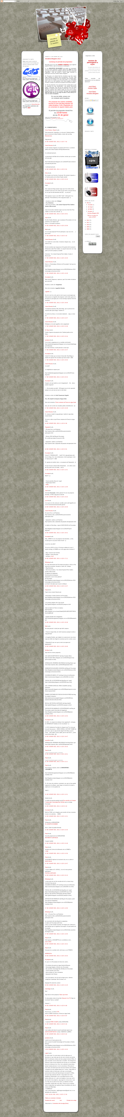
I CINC (46, 851)
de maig (90, 207)
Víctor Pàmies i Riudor (50, 130)
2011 (88, 222)
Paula (46, 750)
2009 (88, 226)
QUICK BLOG (48, 861)
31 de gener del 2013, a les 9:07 (56, 1015)
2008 (88, 229)
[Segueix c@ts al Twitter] (90, 115)
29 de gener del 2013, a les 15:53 (56, 955)
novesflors (47, 740)
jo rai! (46, 500)
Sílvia (46, 173)
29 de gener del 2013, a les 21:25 (56, 985)
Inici (61, 1100)
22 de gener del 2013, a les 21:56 (56, 853)
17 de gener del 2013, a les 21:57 (56, 318)
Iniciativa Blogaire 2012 (53, 59)
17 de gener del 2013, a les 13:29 (56, 273)
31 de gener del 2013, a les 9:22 (56, 1034)
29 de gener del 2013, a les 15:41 (56, 944)
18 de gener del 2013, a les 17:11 (56, 558)
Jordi (46, 490)
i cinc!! (52, 556)
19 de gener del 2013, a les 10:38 (56, 622)
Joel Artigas (48, 988)
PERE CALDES (54, 1021)
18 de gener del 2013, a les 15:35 (56, 507)
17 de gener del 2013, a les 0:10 (56, 235)
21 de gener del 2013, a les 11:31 (56, 794)
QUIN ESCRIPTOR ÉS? (51, 1031)
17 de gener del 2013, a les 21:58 (56, 326)
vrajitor (46, 1053)
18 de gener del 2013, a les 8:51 (56, 449)
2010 (88, 224)
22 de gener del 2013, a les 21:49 (56, 843)
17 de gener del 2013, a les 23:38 (56, 408)
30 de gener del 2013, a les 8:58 (56, 1005)
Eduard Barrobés (36, 104)
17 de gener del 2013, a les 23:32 (56, 377)
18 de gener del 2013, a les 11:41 (56, 469)
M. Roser (47, 330)
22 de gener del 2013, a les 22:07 (56, 863)
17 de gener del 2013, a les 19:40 (56, 302)
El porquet (47, 959)
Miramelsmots (48, 136)
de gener (90, 211)
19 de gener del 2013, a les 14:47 (56, 736)
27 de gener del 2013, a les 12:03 (56, 934)
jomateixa (47, 340)
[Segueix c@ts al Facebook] (90, 126)
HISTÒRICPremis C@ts (92, 87)
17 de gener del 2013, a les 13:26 (56, 258)
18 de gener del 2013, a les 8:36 (56, 423)
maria (46, 217)
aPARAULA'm (48, 953)
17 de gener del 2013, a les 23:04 (56, 360)
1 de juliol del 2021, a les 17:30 (56, 1094)
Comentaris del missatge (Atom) (60, 1103)
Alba (46, 229)
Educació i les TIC (66, 998)
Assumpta (47, 183)
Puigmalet (47, 427)
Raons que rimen (63, 994)
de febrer (90, 209)
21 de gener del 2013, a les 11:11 (56, 761)
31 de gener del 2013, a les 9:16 (56, 1024)
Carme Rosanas (49, 145)
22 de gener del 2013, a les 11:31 (56, 816)
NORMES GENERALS (63, 64)
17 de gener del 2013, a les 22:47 (56, 349)
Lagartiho (47, 291)
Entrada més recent (50, 1100)
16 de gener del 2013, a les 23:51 (56, 213)
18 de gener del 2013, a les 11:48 (56, 486)
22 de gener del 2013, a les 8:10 (56, 806)
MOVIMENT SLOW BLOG (51, 837)
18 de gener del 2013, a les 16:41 (56, 532)
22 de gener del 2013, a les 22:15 (56, 875)
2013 (88, 202)
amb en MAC (48, 941)
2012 (88, 220)
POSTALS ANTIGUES (50, 873)
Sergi (46, 589)
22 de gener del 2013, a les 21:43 (56, 829)
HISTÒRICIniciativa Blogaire (92, 92)
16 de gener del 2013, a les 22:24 (56, 179)
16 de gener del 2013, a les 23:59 (56, 225)
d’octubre (90, 204)
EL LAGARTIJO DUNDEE (51, 824)
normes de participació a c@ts (92, 62)
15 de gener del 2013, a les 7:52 (56, 141)
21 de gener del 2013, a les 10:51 (56, 754)
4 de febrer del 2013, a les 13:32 (56, 1049)
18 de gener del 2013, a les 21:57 (56, 586)
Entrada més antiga (71, 1100)
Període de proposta (57, 118)
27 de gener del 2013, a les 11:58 (56, 908)
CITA (58, 1011)
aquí (29, 107)
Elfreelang (47, 562)
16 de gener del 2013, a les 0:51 (56, 169)
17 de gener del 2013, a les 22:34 (56, 336)
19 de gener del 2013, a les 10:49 (56, 646)
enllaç (47, 484)
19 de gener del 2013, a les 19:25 (56, 746)
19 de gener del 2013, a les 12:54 (56, 716)
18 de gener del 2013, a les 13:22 (56, 496)
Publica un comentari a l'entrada (53, 1098)
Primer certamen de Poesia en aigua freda (65, 402)
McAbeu (47, 650)
